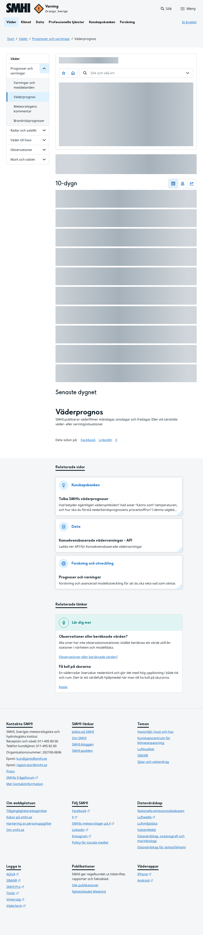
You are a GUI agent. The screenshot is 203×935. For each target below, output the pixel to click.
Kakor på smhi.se (19, 817)
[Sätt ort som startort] (73, 73)
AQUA (32, 874)
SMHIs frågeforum (36, 777)
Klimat (26, 22)
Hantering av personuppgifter (29, 823)
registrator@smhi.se (31, 765)
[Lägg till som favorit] (63, 73)
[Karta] (182, 183)
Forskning (127, 22)
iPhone (163, 874)
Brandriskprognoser (29, 120)
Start (10, 39)
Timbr (32, 893)
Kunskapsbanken (102, 22)
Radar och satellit (23, 130)
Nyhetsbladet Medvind (89, 891)
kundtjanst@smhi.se (31, 758)
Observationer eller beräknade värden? (88, 657)
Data (40, 22)
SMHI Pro (34, 886)
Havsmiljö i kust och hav (155, 731)
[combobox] (136, 73)
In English (189, 22)
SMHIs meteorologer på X (101, 823)
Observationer (21, 150)
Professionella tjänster (66, 22)
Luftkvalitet (145, 749)
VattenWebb (146, 830)
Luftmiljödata (147, 823)
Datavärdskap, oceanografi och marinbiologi (161, 838)
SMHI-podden (82, 750)
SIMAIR (142, 755)
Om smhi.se (15, 830)
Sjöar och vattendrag (153, 762)
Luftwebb (165, 817)
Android (164, 880)
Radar (63, 687)
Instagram (101, 836)
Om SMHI (79, 738)
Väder (11, 22)
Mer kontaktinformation (24, 784)
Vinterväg (34, 899)
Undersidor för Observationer (44, 149)
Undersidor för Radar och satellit (44, 130)
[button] (166, 9)
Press (10, 771)
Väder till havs (21, 140)
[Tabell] (173, 183)
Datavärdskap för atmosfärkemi (161, 847)
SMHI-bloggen (83, 744)
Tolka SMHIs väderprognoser (83, 498)
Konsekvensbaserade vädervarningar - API (95, 540)
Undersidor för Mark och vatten (44, 159)
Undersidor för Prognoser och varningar (44, 68)
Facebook (88, 440)
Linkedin (99, 829)
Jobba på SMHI (83, 731)
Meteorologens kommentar (25, 108)
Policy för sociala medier (90, 842)
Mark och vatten (23, 159)
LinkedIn (105, 440)
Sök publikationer (85, 885)
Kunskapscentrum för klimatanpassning (153, 740)
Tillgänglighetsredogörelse (26, 811)
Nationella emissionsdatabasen (160, 811)
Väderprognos (24, 97)
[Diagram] (192, 183)
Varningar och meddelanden (24, 85)
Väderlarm (35, 905)
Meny (191, 8)
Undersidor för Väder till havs (44, 140)
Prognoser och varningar (51, 39)
